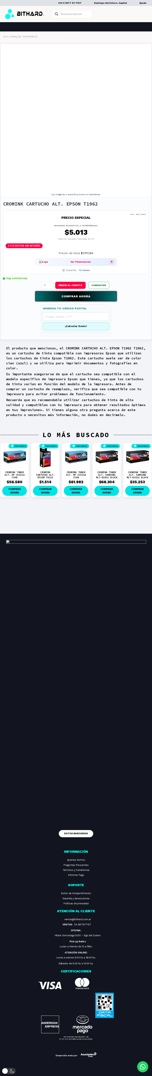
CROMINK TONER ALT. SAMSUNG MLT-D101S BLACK (137, 475)
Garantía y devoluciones (76, 898)
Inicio (6, 36)
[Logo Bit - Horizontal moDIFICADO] (24, 14)
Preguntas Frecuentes (76, 865)
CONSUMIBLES (29, 36)
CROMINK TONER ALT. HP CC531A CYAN (76, 475)
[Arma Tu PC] (115, 14)
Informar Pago (76, 875)
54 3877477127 (82, 924)
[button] (99, 285)
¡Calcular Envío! (76, 326)
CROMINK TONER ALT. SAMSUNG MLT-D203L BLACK (107, 475)
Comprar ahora (76, 296)
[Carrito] (143, 14)
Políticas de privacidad (75, 903)
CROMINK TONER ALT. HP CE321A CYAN (14, 475)
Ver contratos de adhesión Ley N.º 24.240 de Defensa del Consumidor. (76, 1038)
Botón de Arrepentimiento (76, 893)
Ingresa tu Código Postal (65, 308)
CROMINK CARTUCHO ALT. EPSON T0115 (45, 475)
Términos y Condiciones (76, 870)
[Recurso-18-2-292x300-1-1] (65, 1005)
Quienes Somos (76, 859)
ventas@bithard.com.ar (77, 919)
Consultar (98, 285)
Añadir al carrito (70, 285)
